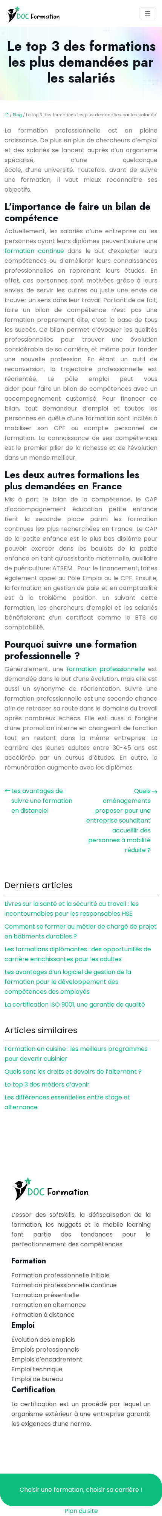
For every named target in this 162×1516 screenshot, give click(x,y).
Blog (17, 115)
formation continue (34, 251)
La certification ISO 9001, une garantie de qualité (75, 1004)
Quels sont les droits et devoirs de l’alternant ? (73, 1071)
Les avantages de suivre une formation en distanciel (41, 801)
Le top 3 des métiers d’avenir (47, 1084)
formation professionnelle (106, 669)
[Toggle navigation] (147, 13)
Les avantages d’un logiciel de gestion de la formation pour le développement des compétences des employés (68, 982)
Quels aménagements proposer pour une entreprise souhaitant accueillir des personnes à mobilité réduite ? (118, 820)
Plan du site (81, 1511)
